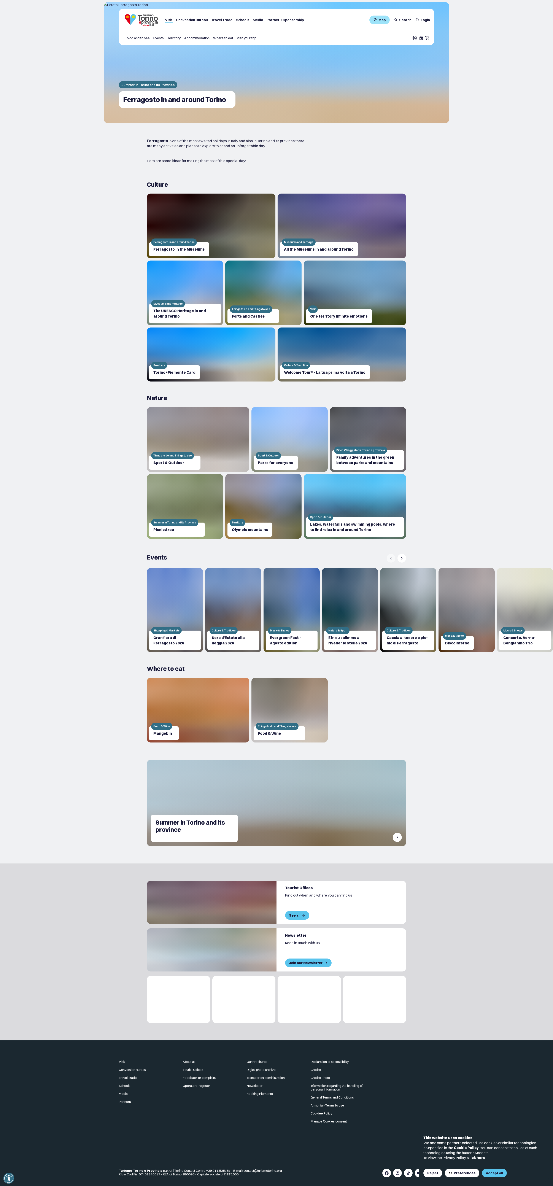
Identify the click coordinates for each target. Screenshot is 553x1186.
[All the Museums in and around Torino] (342, 226)
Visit (169, 20)
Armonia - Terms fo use (327, 1105)
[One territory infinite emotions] (355, 293)
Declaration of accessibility (330, 1062)
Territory (174, 38)
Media (258, 20)
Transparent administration (266, 1078)
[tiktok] (408, 1173)
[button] (8, 1178)
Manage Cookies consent (329, 1121)
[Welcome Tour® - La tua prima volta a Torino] (342, 355)
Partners (125, 1102)
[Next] (401, 558)
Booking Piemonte (260, 1094)
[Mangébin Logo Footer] (244, 999)
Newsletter (254, 1086)
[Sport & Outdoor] (198, 439)
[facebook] (386, 1173)
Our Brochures (257, 1062)
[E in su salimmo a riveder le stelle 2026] (350, 610)
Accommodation (197, 38)
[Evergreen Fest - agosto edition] (292, 610)
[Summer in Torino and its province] (276, 803)
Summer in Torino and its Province (148, 85)
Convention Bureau (192, 20)
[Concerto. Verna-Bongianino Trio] (525, 610)
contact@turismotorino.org (262, 1171)
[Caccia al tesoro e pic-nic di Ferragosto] (408, 610)
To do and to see (137, 38)
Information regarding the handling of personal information (337, 1087)
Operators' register (196, 1086)
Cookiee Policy (321, 1113)
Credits (316, 1070)
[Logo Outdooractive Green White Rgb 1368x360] (374, 999)
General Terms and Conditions (332, 1097)
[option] (175, 610)
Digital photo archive (261, 1070)
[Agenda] (421, 38)
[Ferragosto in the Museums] (211, 226)
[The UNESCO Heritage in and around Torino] (185, 293)
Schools (242, 20)
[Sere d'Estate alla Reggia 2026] (233, 610)
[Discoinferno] (467, 610)
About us (189, 1062)
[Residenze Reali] (309, 999)
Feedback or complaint (199, 1078)
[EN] (414, 38)
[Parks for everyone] (289, 439)
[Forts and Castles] (263, 293)
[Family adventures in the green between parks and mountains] (368, 439)
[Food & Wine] (289, 710)
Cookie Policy (466, 1147)
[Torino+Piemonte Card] (211, 355)
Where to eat (223, 38)
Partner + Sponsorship (285, 20)
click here (476, 1157)
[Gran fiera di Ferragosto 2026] (175, 610)
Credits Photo (320, 1078)
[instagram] (397, 1173)
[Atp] (178, 999)
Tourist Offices (193, 1070)
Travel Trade (221, 20)
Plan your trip (246, 38)
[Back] (391, 558)
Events (158, 38)
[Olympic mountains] (263, 506)
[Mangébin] (198, 710)
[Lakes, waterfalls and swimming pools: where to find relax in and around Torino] (355, 506)
